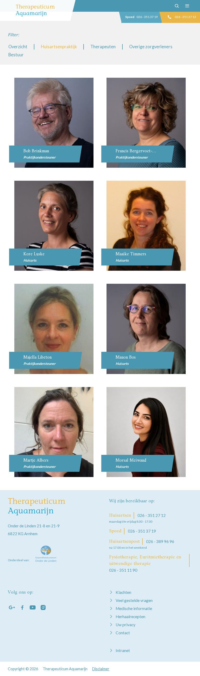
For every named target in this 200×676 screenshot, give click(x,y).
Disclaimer (100, 669)
